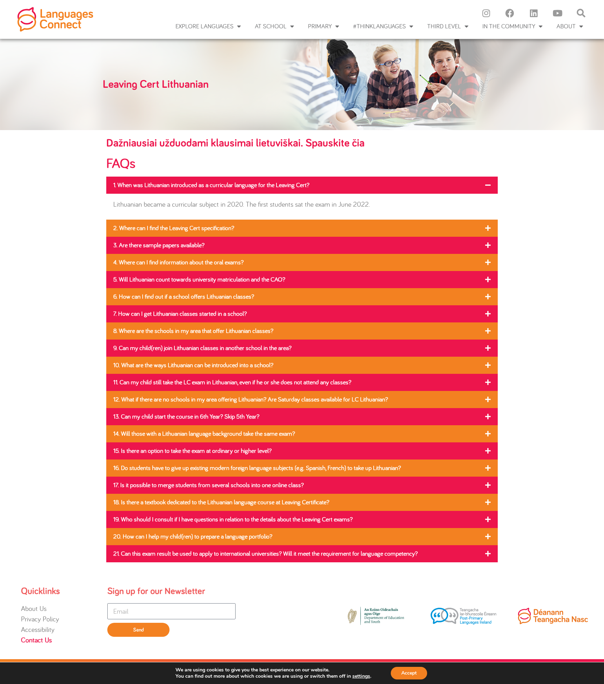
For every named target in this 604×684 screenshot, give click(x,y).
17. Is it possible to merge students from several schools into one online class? (208, 485)
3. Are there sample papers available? (158, 245)
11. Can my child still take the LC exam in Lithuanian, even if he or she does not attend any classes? (232, 382)
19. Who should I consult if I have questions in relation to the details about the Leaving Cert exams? (233, 519)
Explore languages (204, 26)
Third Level (444, 26)
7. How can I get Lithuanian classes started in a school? (180, 313)
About (566, 26)
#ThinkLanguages (379, 26)
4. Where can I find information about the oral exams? (178, 262)
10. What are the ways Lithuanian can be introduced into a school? (193, 365)
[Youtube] (557, 13)
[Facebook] (510, 13)
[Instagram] (486, 13)
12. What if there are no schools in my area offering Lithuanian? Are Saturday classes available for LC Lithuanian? (250, 399)
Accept (409, 673)
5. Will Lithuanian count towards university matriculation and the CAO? (199, 279)
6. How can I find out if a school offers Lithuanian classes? (183, 296)
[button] (302, 185)
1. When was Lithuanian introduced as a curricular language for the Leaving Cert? (211, 185)
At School (271, 26)
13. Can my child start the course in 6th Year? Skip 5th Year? (186, 416)
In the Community (508, 26)
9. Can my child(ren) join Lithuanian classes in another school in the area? (202, 348)
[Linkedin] (533, 13)
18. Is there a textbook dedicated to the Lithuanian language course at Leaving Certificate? (221, 502)
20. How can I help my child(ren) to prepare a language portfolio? (192, 536)
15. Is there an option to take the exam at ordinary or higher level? (192, 451)
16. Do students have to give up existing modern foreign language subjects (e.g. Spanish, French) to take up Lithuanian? (257, 468)
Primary (320, 26)
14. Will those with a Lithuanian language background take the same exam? (204, 433)
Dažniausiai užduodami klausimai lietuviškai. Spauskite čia (235, 143)
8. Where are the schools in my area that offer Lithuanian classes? (193, 331)
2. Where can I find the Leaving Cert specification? (173, 228)
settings (361, 676)
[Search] (581, 13)
